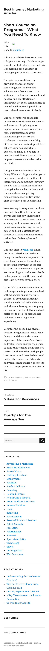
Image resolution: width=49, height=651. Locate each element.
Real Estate (13, 527)
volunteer (27, 249)
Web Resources (15, 554)
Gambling (12, 490)
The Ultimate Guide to (18, 602)
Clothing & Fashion (17, 475)
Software (11, 535)
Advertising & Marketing (20, 463)
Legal (9, 509)
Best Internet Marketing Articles (18, 643)
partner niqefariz (15, 377)
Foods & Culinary (16, 486)
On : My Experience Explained (23, 591)
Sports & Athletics (16, 539)
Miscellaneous (10, 380)
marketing (12, 512)
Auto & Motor (14, 471)
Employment (14, 478)
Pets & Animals (15, 524)
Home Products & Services (21, 501)
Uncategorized (14, 550)
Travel (10, 546)
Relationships (14, 531)
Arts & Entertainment (18, 467)
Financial (11, 482)
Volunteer (18, 50)
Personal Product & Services (21, 520)
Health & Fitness (15, 494)
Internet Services (16, 505)
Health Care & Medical (18, 497)
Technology (13, 543)
